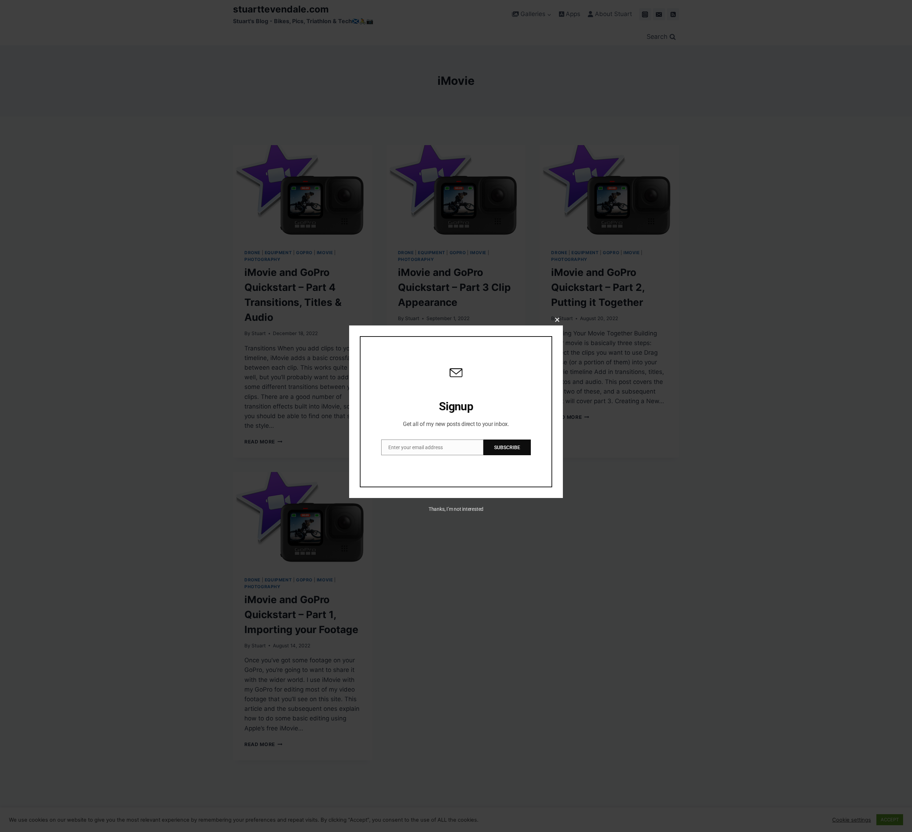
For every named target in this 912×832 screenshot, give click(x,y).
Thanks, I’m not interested (456, 509)
